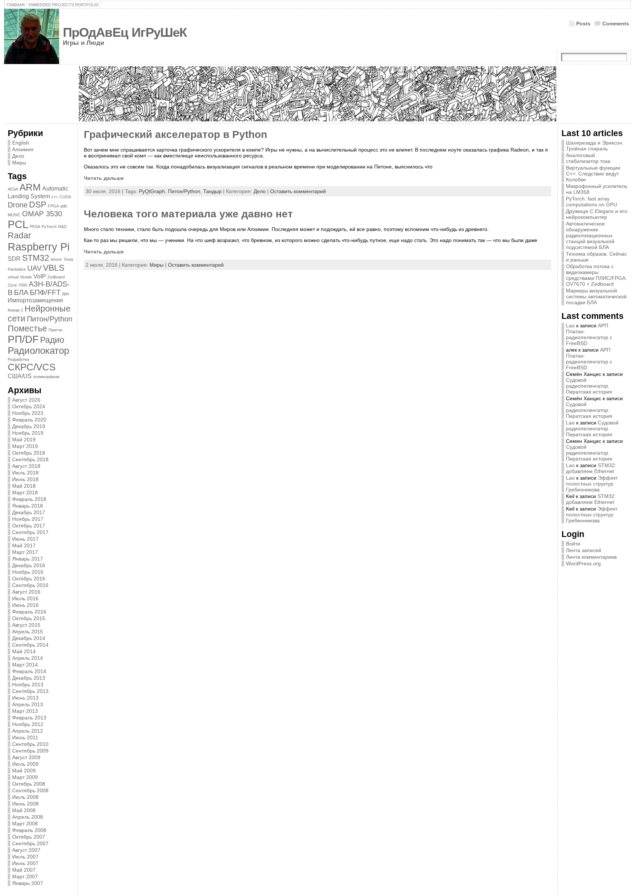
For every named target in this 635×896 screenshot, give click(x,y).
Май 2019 (24, 439)
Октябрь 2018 (28, 453)
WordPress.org (583, 563)
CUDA (65, 197)
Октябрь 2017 (28, 526)
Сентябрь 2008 (30, 790)
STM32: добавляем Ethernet (591, 468)
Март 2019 (25, 446)
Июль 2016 (25, 598)
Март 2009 (25, 777)
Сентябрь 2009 (30, 751)
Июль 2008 (25, 797)
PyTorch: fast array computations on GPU (591, 201)
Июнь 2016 (25, 605)
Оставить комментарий (298, 191)
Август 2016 (26, 592)
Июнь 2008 (25, 804)
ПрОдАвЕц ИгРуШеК (125, 32)
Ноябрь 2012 (27, 724)
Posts (583, 23)
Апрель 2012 (27, 731)
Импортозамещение (35, 300)
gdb (63, 206)
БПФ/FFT (45, 292)
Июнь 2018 (25, 479)
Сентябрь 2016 (30, 585)
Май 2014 (24, 651)
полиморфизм (46, 376)
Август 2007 (26, 850)
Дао (65, 293)
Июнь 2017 (25, 539)
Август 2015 (26, 625)
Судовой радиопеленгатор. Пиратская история (589, 386)
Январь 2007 (27, 883)
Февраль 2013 (29, 718)
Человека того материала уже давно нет (188, 214)
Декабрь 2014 (28, 638)
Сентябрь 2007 (30, 843)
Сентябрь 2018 (30, 459)
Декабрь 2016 (28, 565)
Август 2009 (26, 757)
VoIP (39, 276)
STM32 (35, 258)
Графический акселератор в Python (175, 134)
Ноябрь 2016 (27, 572)
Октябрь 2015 (28, 618)
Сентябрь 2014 (30, 645)
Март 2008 (25, 823)
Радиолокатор (38, 350)
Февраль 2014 (29, 671)
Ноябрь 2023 (27, 413)
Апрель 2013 (27, 704)
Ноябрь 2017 (27, 519)
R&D (62, 226)
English (20, 143)
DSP (37, 204)
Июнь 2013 (25, 698)
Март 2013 (25, 711)
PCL (18, 224)
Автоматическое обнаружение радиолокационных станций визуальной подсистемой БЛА (590, 235)
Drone (18, 205)
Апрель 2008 (27, 817)
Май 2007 (24, 870)
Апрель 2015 (27, 631)
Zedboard (56, 277)
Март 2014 (25, 665)
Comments (615, 23)
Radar (19, 235)
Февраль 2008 (29, 830)
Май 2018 (24, 486)
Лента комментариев (591, 557)
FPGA (53, 206)
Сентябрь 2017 (30, 532)
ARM (30, 187)
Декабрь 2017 (28, 512)
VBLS (53, 268)
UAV (34, 268)
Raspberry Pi (38, 247)
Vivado (26, 277)
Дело (18, 156)
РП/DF (23, 339)
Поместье (27, 328)
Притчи (55, 330)
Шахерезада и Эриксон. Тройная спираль (595, 146)
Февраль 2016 (29, 612)
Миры (19, 163)
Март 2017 (25, 552)
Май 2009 (24, 771)
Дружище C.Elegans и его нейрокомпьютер (596, 214)
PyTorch (49, 226)
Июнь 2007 (25, 863)
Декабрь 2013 (28, 678)
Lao (570, 325)
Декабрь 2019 (28, 426)
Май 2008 (24, 810)
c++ (54, 197)
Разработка (18, 359)
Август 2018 (26, 466)
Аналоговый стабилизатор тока (588, 158)
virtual (13, 277)
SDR (14, 258)
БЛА (21, 292)
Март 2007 (25, 876)
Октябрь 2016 (28, 579)
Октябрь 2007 (28, 837)
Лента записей (583, 550)
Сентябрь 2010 (30, 744)
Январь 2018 (27, 506)
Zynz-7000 (17, 285)
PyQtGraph (152, 191)
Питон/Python (49, 319)
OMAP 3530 (42, 214)
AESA (13, 189)
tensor (56, 259)
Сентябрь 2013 (30, 691)
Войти (573, 544)
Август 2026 (26, 400)
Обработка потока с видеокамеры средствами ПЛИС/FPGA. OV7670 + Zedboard (596, 275)
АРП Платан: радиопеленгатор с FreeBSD (589, 334)
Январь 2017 (27, 559)
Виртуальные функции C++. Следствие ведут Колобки (593, 173)
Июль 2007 (25, 857)
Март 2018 (25, 492)
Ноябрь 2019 (27, 433)
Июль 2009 (25, 764)
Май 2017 (24, 545)
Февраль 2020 (29, 420)
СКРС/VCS (31, 367)
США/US (20, 376)
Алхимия (22, 149)
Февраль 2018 (29, 499)
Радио (52, 340)
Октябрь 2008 (28, 784)
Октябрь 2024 (28, 406)
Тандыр (212, 191)
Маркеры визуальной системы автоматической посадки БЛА (596, 296)
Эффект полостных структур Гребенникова (592, 484)
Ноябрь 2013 (27, 684)
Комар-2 (15, 310)
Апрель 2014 (27, 658)
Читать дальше (104, 178)
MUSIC (14, 215)
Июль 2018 (25, 473)
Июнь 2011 (25, 737)
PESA (35, 226)
